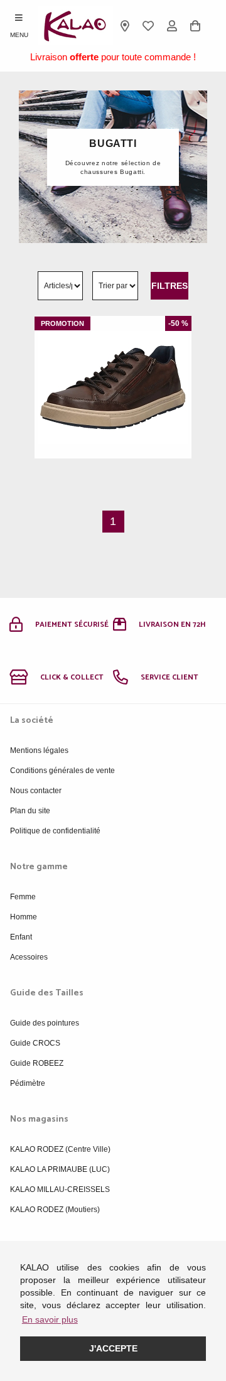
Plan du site (30, 810)
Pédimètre (27, 1083)
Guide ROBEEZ (36, 1063)
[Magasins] (125, 26)
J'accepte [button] (113, 1348)
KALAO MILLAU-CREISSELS (60, 1189)
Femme (23, 896)
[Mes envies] (149, 26)
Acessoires (29, 957)
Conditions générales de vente (62, 770)
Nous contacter (36, 790)
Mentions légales (39, 750)
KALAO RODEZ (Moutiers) (55, 1209)
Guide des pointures (44, 1023)
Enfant (21, 937)
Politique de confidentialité (55, 830)
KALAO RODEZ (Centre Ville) (60, 1149)
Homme (23, 917)
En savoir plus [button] (50, 1319)
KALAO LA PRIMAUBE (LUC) (60, 1169)
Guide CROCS (35, 1043)
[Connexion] (172, 26)
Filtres (169, 286)
